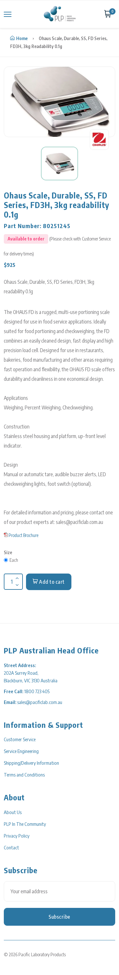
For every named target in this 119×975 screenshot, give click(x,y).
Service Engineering (21, 751)
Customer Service (20, 739)
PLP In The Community (25, 824)
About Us (13, 812)
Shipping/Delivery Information (31, 763)
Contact (11, 847)
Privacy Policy (17, 836)
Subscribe (59, 917)
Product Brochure (23, 535)
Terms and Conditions (24, 774)
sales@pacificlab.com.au (39, 702)
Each (14, 560)
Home (22, 38)
